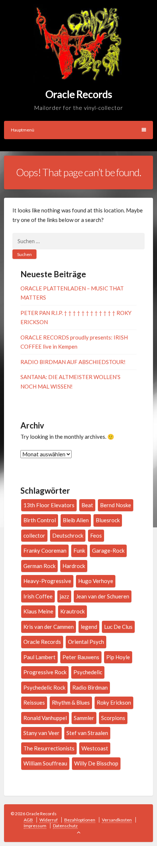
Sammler (84, 718)
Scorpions (113, 718)
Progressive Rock (44, 672)
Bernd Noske (115, 505)
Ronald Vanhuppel (45, 718)
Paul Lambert (39, 657)
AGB (28, 820)
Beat (87, 505)
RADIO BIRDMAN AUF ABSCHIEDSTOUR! (73, 362)
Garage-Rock (108, 550)
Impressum (35, 825)
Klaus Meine (38, 611)
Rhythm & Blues (71, 702)
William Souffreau (45, 763)
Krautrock (72, 611)
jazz (64, 596)
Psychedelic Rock (44, 687)
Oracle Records (42, 641)
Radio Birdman (90, 687)
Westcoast (94, 748)
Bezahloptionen (79, 820)
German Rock (39, 566)
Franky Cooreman (44, 550)
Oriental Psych (86, 641)
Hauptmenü (22, 130)
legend (89, 626)
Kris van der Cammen (48, 626)
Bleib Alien (76, 520)
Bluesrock (108, 520)
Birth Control (39, 520)
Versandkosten (117, 820)
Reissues (34, 702)
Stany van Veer (41, 733)
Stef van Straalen (87, 733)
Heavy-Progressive (47, 581)
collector (34, 535)
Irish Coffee (38, 596)
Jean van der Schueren (102, 596)
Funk (79, 550)
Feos (96, 535)
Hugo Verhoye (95, 581)
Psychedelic (87, 672)
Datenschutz (65, 825)
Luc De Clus (118, 626)
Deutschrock (67, 535)
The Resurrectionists (48, 748)
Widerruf (48, 820)
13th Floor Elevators (48, 505)
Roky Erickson (114, 702)
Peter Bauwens (80, 657)
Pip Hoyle (118, 657)
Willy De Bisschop (96, 763)
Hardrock (73, 566)
